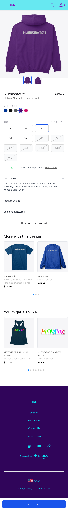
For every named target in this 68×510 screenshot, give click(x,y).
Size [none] (6, 121)
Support (34, 412)
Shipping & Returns (14, 211)
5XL (57, 138)
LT (10, 147)
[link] (19, 257)
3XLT (57, 147)
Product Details (12, 200)
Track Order (34, 420)
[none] (54, 121)
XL (57, 128)
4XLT (10, 157)
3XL (26, 138)
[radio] (10, 128)
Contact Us (34, 428)
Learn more (51, 167)
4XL (42, 138)
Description (10, 178)
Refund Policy (34, 436)
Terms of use (43, 488)
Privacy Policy (25, 488)
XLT (26, 147)
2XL (10, 138)
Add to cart (34, 504)
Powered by (26, 456)
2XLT (41, 147)
